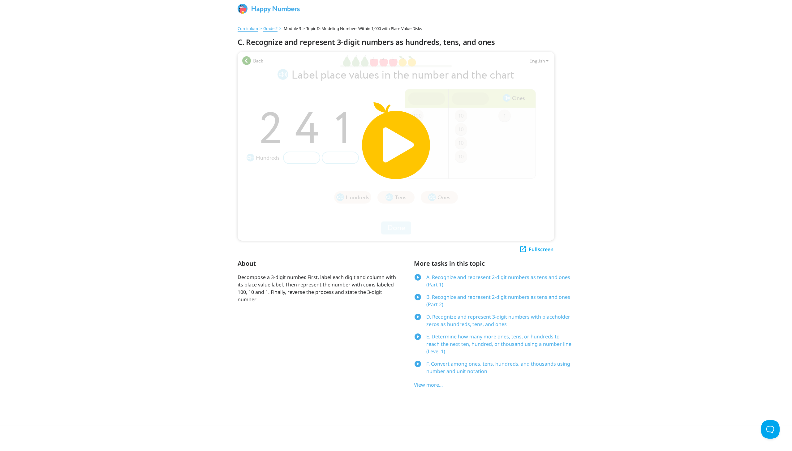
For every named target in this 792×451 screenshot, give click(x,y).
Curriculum (248, 28)
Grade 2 (270, 28)
